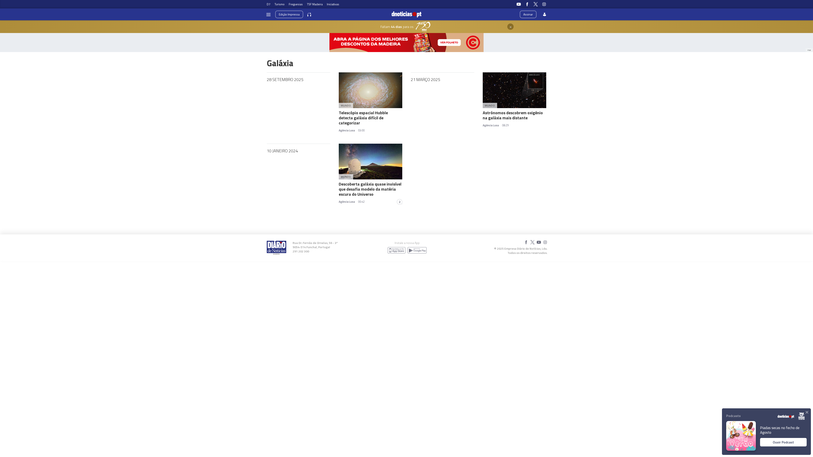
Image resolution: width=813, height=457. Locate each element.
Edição (289, 14)
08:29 (505, 125)
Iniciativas (333, 4)
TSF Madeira (315, 4)
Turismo (280, 4)
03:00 (361, 130)
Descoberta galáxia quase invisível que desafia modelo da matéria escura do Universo (370, 189)
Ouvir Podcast (783, 442)
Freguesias (296, 4)
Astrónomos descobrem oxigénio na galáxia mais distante (513, 115)
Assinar (528, 14)
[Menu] (268, 14)
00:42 (361, 202)
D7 (268, 4)
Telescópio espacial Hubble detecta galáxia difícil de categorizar (363, 117)
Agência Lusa (347, 130)
